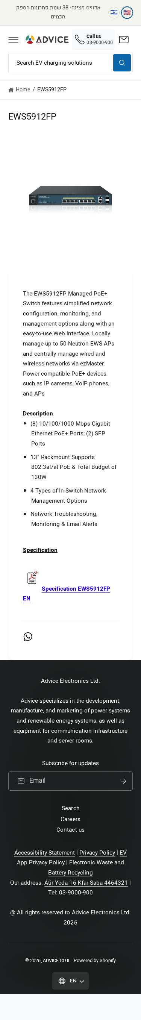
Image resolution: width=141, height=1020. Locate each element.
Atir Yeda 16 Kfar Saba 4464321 (86, 883)
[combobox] (70, 62)
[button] (13, 39)
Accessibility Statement (44, 853)
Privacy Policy (97, 853)
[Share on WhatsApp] (28, 636)
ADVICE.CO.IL (57, 960)
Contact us (70, 830)
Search (70, 808)
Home (23, 90)
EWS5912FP (52, 90)
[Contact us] (124, 39)
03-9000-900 (75, 892)
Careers (70, 819)
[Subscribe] (123, 781)
